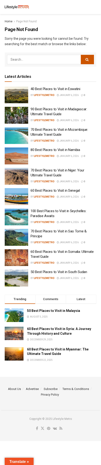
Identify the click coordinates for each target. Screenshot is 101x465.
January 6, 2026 (69, 95)
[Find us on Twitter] (42, 428)
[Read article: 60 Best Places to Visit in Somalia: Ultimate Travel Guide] (16, 257)
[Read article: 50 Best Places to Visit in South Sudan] (16, 278)
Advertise (32, 389)
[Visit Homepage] (17, 7)
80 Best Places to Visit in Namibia (55, 150)
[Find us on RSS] (60, 428)
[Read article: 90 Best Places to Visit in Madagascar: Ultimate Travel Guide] (16, 115)
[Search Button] (94, 7)
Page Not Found (26, 21)
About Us (14, 389)
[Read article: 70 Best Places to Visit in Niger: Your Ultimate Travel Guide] (16, 176)
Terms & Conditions (75, 389)
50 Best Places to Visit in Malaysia (53, 311)
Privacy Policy (50, 394)
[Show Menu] (84, 7)
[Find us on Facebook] (37, 428)
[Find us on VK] (55, 428)
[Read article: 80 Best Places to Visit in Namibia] (16, 155)
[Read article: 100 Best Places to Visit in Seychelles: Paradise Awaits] (16, 217)
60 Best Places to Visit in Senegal (55, 190)
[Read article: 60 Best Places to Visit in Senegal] (16, 196)
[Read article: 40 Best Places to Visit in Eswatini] (16, 95)
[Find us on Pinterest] (48, 428)
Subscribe (51, 389)
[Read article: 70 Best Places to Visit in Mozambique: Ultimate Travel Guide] (16, 135)
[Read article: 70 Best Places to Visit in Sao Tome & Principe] (16, 237)
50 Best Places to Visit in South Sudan (59, 272)
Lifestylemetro (44, 95)
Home (8, 21)
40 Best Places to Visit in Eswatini (55, 89)
